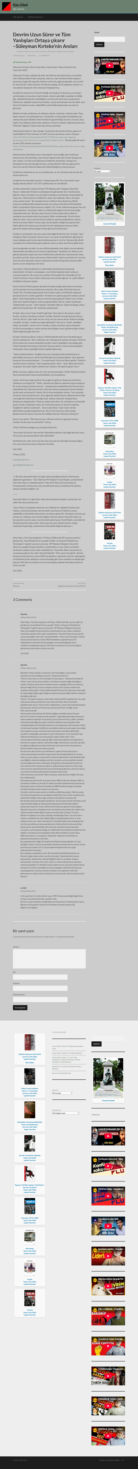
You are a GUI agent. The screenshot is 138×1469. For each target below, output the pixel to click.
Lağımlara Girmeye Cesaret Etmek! (72, 584)
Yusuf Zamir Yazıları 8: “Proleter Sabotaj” (67, 1053)
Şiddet (59, 51)
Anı (31, 51)
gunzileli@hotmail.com (23, 465)
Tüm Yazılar (18, 17)
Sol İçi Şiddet (69, 51)
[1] (19, 191)
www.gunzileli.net (21, 459)
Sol (63, 51)
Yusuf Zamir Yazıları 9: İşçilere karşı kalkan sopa (67, 1047)
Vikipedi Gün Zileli (35, 17)
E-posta (16, 983)
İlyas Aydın (43, 51)
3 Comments (44, 55)
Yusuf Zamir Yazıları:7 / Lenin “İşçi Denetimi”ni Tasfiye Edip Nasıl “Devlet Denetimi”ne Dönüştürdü (66, 1059)
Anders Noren (113, 1460)
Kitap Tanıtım (52, 51)
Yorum (16, 947)
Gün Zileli (20, 5)
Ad (14, 972)
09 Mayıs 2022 (19, 55)
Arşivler (97, 168)
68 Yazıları (20, 51)
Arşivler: (55, 1090)
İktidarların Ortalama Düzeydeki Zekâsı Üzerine (66, 1067)
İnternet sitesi (19, 994)
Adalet (26, 51)
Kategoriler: (56, 1110)
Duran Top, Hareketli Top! (61, 1073)
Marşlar (18, 584)
